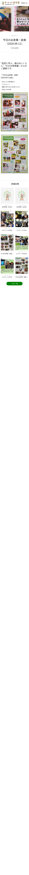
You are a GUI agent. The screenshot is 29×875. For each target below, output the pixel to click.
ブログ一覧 (14, 284)
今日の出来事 (14, 48)
